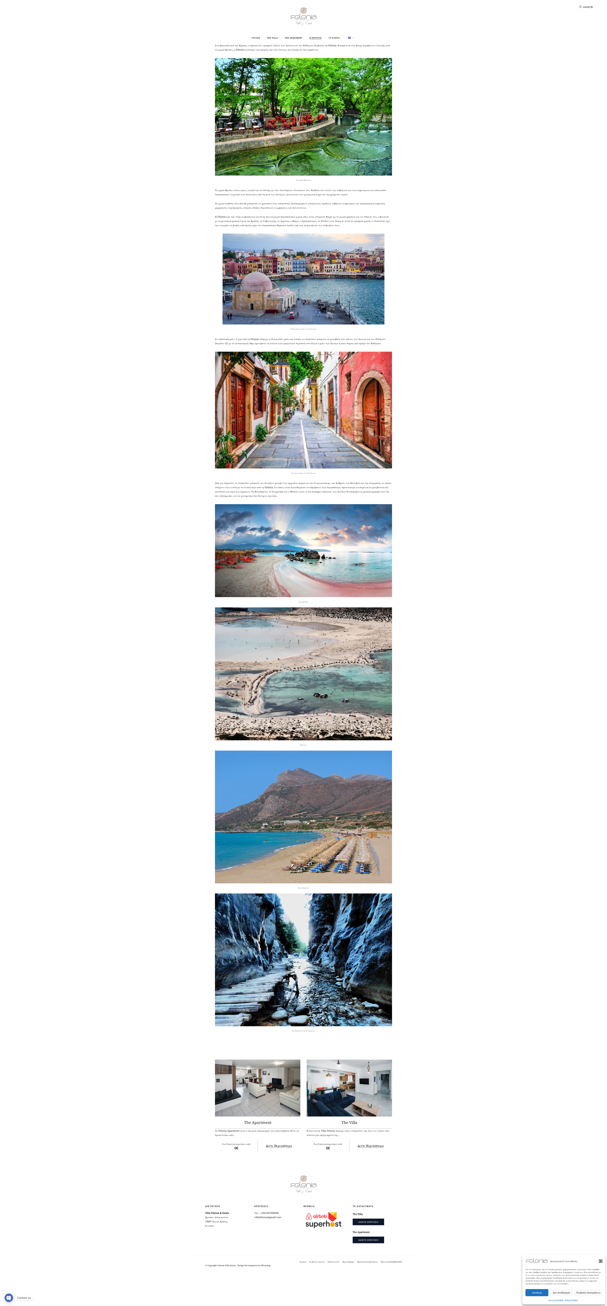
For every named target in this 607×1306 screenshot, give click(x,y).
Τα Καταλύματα (317, 1261)
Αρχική (255, 38)
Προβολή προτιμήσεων (588, 1292)
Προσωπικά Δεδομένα (367, 1261)
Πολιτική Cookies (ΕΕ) (391, 1261)
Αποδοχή (537, 1292)
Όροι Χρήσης (348, 1261)
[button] (600, 1261)
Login (586, 7)
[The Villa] (349, 1088)
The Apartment (293, 38)
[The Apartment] (257, 1088)
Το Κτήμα (334, 38)
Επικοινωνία (333, 1261)
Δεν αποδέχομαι (561, 1292)
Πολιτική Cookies (555, 1300)
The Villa (272, 38)
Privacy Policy (571, 1300)
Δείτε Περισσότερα (279, 1146)
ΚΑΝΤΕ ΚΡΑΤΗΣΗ (368, 1221)
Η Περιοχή (315, 38)
